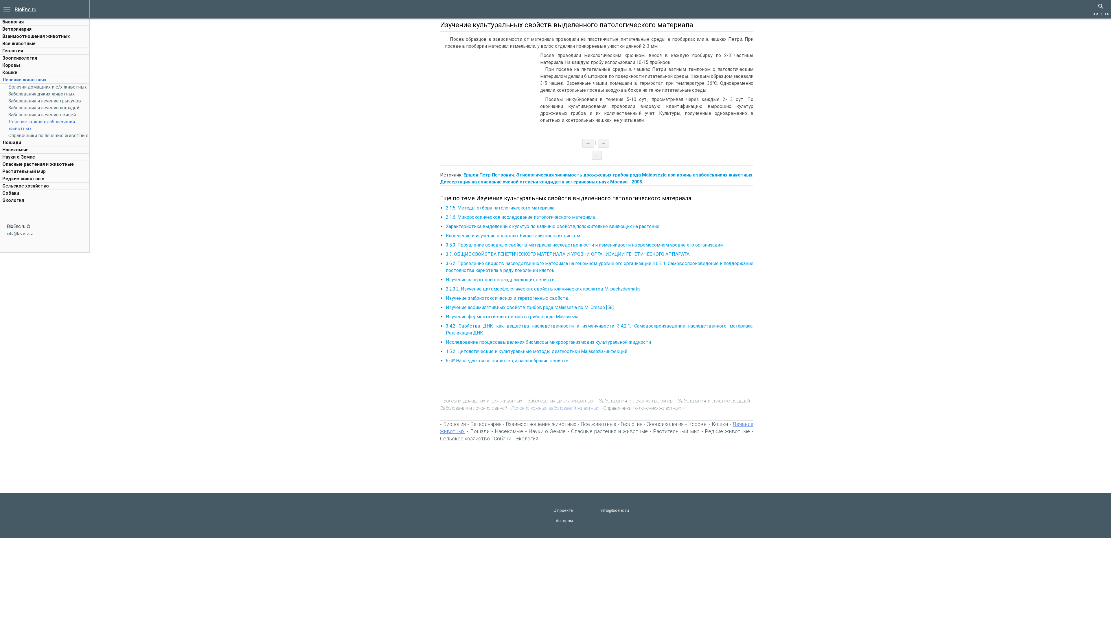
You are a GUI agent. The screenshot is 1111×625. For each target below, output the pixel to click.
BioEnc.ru (25, 9)
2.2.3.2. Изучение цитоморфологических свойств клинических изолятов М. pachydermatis (543, 289)
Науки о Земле (18, 157)
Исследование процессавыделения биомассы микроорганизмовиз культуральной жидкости (548, 342)
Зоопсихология (19, 58)
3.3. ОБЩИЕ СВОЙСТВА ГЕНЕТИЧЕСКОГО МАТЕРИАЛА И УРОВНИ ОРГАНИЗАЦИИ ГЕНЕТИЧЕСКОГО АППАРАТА (567, 254)
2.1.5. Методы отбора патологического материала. (500, 208)
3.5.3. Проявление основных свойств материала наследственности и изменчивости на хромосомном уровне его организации (584, 245)
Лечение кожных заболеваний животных (555, 408)
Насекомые (15, 149)
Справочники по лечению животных (48, 135)
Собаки (10, 193)
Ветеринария (17, 29)
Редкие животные (23, 178)
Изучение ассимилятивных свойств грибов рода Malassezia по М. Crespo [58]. (530, 307)
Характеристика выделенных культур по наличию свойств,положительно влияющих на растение (552, 226)
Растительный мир (24, 171)
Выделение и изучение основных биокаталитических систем (513, 235)
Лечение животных (24, 79)
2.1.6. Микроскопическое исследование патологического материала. (521, 217)
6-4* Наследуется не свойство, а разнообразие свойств (507, 360)
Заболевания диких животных (41, 94)
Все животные (19, 43)
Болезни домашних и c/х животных (47, 87)
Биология (13, 22)
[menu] (7, 9)
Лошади (11, 142)
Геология (12, 51)
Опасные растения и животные (38, 164)
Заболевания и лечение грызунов (44, 101)
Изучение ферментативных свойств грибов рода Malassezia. (512, 316)
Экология (13, 200)
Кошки (9, 72)
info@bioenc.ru (20, 233)
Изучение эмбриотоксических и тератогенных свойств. (508, 298)
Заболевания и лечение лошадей (43, 108)
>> (1106, 14)
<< (1095, 14)
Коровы (11, 65)
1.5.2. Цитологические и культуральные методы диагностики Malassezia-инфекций (536, 351)
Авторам (564, 521)
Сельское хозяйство (25, 186)
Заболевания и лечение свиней (42, 114)
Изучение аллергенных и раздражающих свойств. (501, 279)
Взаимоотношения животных (36, 36)
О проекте (563, 510)
